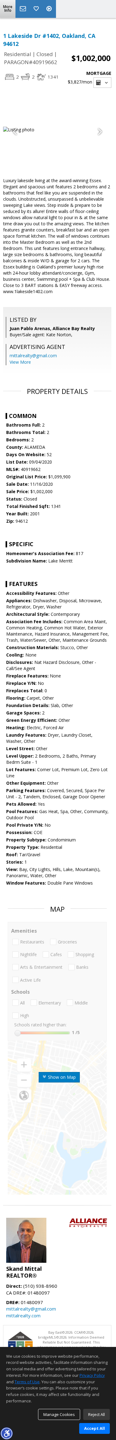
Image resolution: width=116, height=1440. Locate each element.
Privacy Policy (92, 1375)
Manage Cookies (59, 1414)
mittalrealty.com (23, 1315)
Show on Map (61, 1077)
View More (20, 362)
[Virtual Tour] (50, 9)
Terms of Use (27, 1382)
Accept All (94, 1428)
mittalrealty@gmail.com (33, 355)
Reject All (96, 1414)
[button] (6, 1433)
